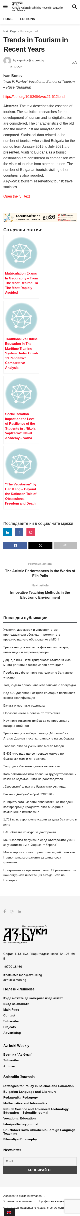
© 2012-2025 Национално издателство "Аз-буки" (34, 1207)
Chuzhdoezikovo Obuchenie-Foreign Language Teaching (39, 1131)
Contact (9, 1015)
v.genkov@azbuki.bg (30, 60)
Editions (27, 19)
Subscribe (11, 1021)
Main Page (9, 31)
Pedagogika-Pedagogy (20, 1097)
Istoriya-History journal (20, 1124)
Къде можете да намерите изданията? (33, 998)
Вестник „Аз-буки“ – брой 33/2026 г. (28, 794)
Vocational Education (19, 1118)
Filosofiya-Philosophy (20, 1139)
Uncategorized (29, 31)
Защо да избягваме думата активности (31, 766)
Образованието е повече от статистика (31, 713)
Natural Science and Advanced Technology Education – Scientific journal (36, 1110)
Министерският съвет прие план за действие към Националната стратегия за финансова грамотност (39, 857)
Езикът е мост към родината (24, 705)
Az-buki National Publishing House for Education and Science (37, 9)
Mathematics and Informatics (25, 1103)
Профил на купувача (53, 1201)
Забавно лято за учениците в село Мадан (33, 746)
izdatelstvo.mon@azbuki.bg (22, 975)
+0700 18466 (12, 966)
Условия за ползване (17, 1201)
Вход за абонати (16, 1004)
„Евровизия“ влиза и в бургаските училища (34, 786)
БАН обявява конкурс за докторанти (29, 832)
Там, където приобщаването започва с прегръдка (39, 685)
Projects (9, 1027)
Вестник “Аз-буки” (17, 1054)
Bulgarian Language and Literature (29, 1091)
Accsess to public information (22, 1196)
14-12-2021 (16, 67)
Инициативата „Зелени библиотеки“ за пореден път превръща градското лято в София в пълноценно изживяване (38, 807)
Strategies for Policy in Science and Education (38, 1086)
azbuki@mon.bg (14, 980)
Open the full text (16, 196)
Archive (9, 1066)
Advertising (12, 1032)
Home (8, 19)
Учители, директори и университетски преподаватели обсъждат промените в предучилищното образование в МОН (31, 634)
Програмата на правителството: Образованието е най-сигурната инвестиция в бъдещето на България (39, 875)
